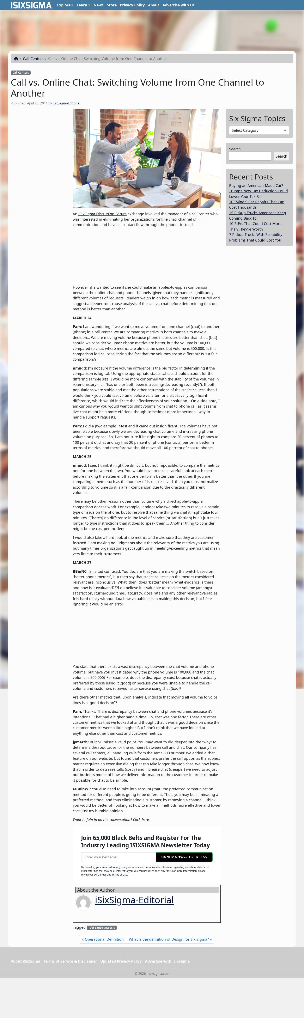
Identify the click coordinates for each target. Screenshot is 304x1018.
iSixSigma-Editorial (66, 103)
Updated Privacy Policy (121, 961)
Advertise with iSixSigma (167, 961)
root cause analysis (102, 927)
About (153, 4)
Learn (82, 4)
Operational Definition (104, 939)
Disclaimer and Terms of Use (110, 874)
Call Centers (33, 58)
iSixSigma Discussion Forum (102, 213)
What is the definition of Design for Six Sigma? (169, 939)
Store (112, 4)
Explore (64, 4)
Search (235, 148)
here (145, 819)
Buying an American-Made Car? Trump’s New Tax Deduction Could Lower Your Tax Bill (258, 191)
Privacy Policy (132, 4)
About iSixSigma (25, 961)
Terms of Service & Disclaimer (70, 961)
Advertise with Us (179, 4)
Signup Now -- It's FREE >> (184, 857)
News (99, 4)
